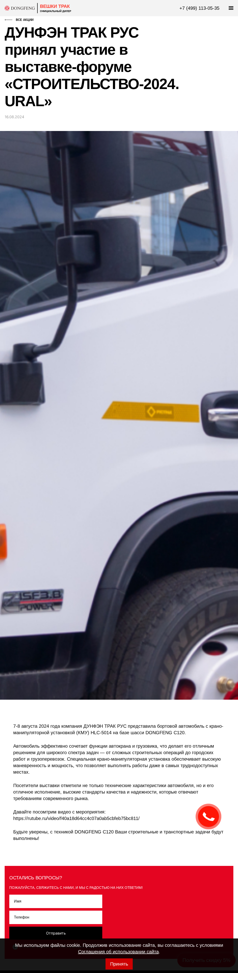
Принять (119, 964)
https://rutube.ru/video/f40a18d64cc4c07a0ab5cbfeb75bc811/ (76, 818)
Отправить (56, 933)
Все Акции (24, 20)
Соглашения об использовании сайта (118, 951)
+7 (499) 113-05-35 (199, 8)
